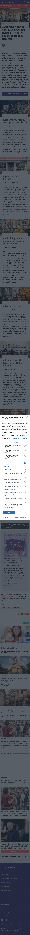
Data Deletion (7, 517)
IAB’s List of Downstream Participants (16, 438)
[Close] (27, 417)
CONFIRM (9, 512)
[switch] (25, 446)
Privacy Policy (23, 517)
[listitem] (15, 443)
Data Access (15, 517)
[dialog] (15, 467)
